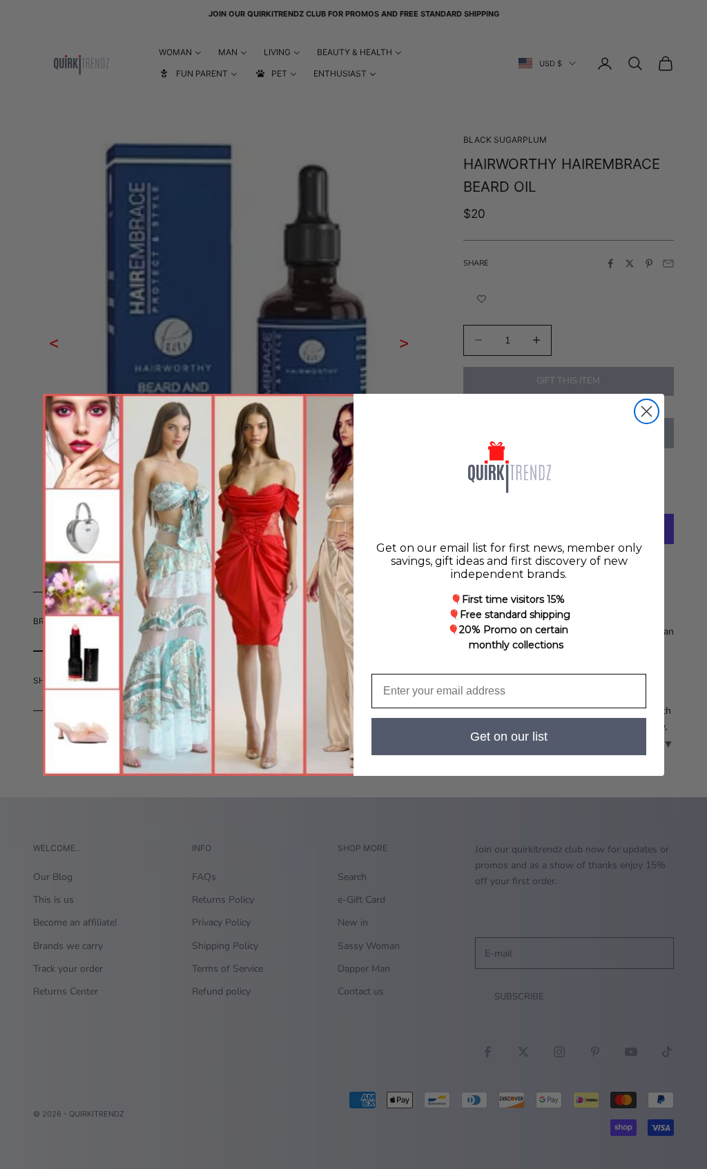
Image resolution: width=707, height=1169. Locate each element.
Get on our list (509, 736)
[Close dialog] (647, 411)
